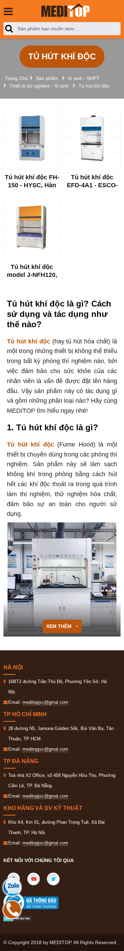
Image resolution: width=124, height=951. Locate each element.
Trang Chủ (16, 78)
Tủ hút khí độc (94, 86)
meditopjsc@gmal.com (45, 702)
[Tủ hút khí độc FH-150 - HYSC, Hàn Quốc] (32, 138)
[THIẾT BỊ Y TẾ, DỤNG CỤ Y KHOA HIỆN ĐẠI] (65, 10)
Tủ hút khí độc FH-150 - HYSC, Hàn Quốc (32, 185)
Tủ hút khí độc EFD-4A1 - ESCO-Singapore (92, 185)
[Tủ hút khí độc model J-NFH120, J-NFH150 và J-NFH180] (32, 227)
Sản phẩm (47, 78)
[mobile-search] (10, 28)
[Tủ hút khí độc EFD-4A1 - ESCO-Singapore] (92, 138)
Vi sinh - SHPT (84, 78)
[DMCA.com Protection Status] (17, 918)
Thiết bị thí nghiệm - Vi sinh (39, 86)
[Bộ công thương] (37, 902)
